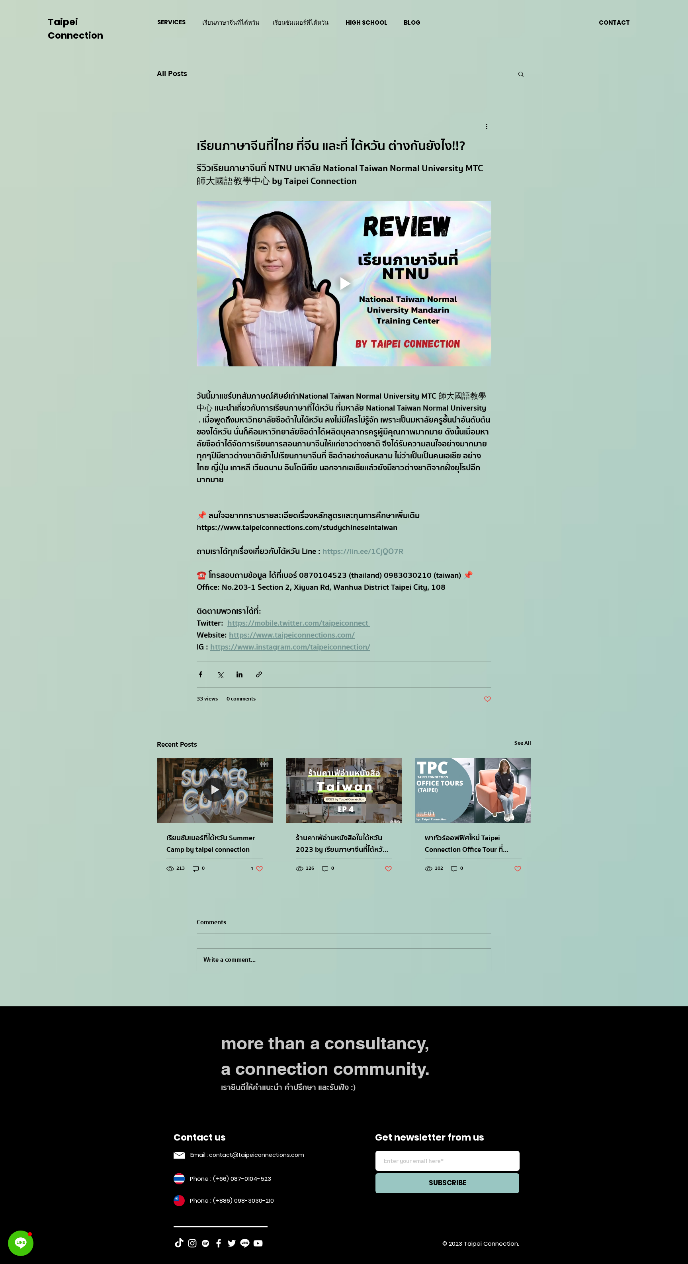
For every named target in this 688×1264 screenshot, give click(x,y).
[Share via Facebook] (200, 674)
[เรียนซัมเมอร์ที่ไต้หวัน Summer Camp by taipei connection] (215, 790)
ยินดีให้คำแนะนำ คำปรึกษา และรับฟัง (290, 1087)
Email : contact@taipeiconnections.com (247, 1155)
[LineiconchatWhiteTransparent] (244, 1243)
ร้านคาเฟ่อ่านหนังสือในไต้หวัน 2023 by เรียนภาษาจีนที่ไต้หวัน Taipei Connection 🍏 (341, 843)
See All (522, 743)
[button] (521, 73)
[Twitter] (231, 1243)
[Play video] (344, 283)
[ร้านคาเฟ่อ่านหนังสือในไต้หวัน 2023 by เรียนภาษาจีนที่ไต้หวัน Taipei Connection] (344, 790)
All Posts (172, 73)
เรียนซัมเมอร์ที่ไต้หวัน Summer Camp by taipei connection (210, 843)
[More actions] (486, 126)
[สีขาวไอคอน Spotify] (205, 1243)
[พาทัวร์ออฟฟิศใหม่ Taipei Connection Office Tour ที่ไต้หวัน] (473, 790)
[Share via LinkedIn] (239, 674)
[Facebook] (218, 1243)
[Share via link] (259, 674)
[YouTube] (258, 1243)
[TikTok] (179, 1243)
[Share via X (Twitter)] (220, 674)
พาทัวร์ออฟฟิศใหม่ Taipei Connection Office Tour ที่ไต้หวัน (464, 843)
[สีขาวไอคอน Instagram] (192, 1243)
